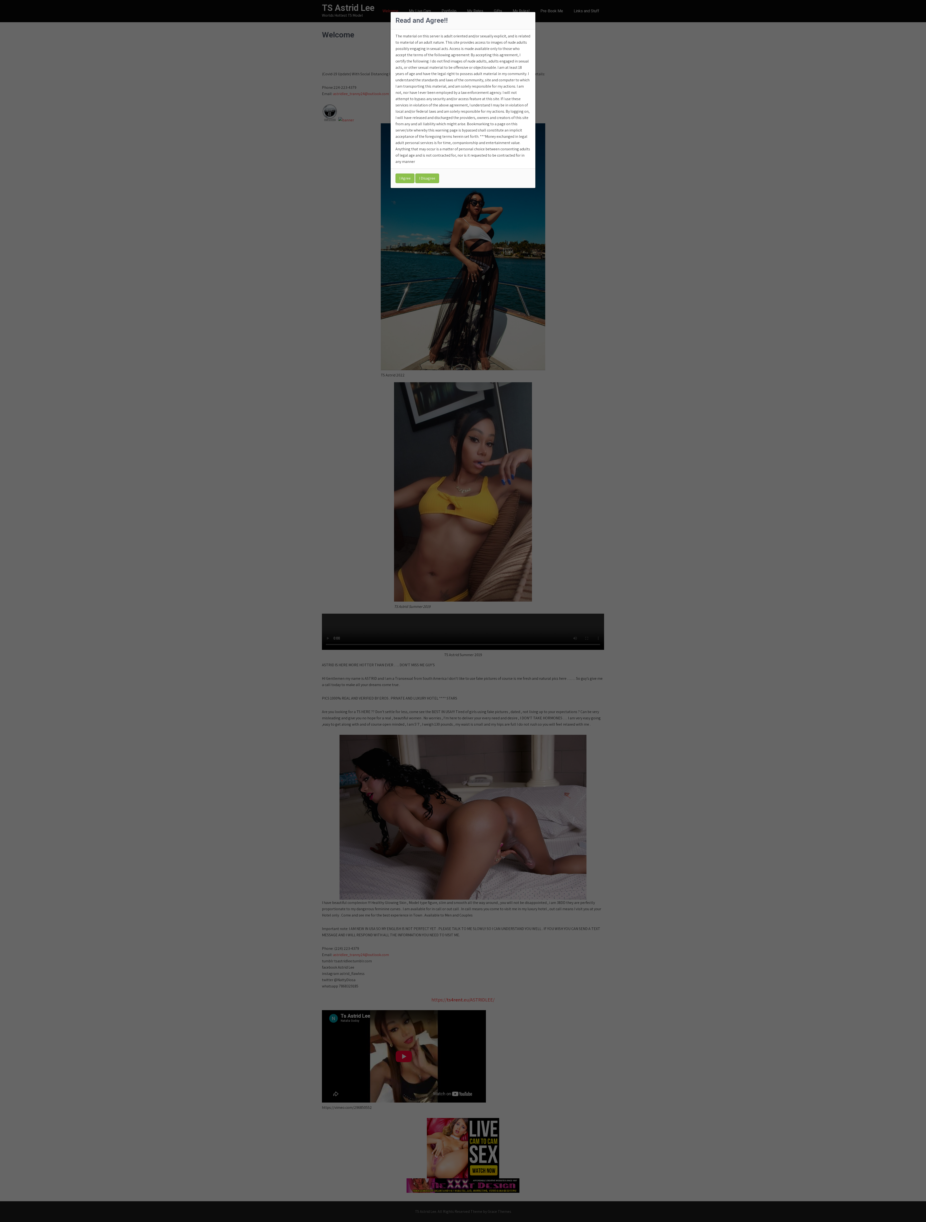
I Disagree (427, 178)
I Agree (405, 178)
